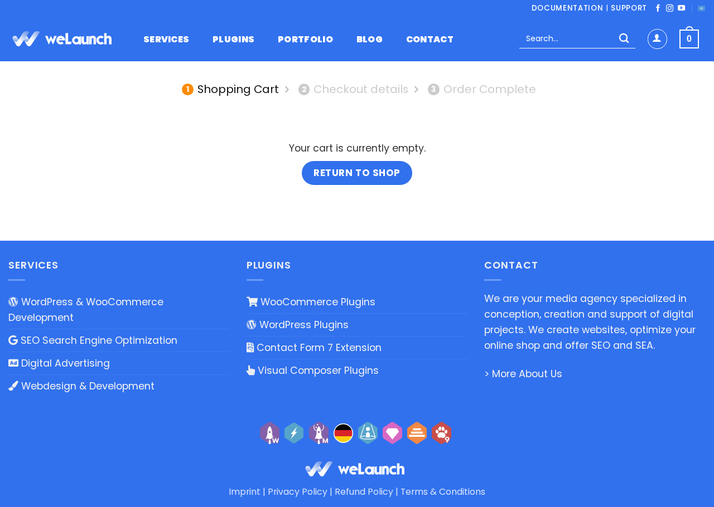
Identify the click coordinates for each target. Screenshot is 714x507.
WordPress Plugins (303, 325)
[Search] (624, 39)
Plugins (233, 39)
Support (629, 8)
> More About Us (523, 374)
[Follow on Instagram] (669, 8)
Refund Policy (364, 491)
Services (166, 39)
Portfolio (305, 39)
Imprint (244, 491)
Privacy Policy (297, 491)
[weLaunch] (64, 39)
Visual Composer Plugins (317, 370)
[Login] (657, 38)
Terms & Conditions (443, 491)
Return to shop (356, 172)
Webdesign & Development (86, 386)
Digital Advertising (64, 363)
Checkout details (355, 89)
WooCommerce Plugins (316, 302)
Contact (430, 39)
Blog (369, 39)
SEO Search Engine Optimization (97, 340)
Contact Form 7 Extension (318, 347)
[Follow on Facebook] (658, 8)
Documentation (568, 8)
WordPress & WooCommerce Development (85, 309)
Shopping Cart (232, 89)
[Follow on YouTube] (681, 8)
